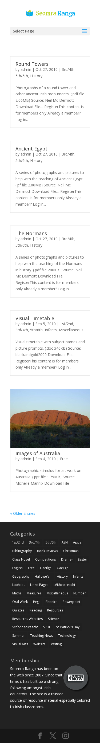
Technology (67, 635)
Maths (16, 593)
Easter (82, 559)
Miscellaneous (71, 329)
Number (79, 593)
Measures (34, 593)
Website (39, 644)
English (17, 568)
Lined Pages (39, 584)
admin (26, 69)
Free (64, 458)
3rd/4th (68, 69)
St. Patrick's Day (67, 627)
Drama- (67, 559)
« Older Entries (22, 513)
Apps (77, 542)
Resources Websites (27, 619)
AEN (65, 542)
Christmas (70, 551)
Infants (51, 329)
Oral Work (20, 601)
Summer (18, 635)
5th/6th (21, 75)
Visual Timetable (34, 318)
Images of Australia (37, 453)
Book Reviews (47, 551)
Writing (56, 644)
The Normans (31, 233)
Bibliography (22, 551)
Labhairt (18, 584)
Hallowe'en (43, 576)
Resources (55, 610)
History (36, 75)
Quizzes (18, 610)
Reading (36, 610)
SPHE (47, 627)
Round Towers (32, 64)
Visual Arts (20, 644)
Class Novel (21, 559)
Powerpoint (71, 601)
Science (53, 619)
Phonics (51, 601)
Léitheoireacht (64, 584)
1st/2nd (66, 323)
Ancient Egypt (31, 148)
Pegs (36, 601)
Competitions (45, 559)
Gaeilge (45, 568)
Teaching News (41, 635)
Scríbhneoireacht (25, 627)
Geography (20, 576)
